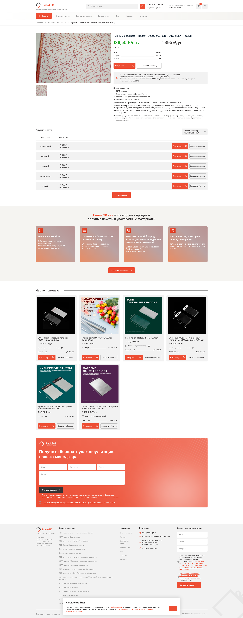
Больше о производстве (121, 270)
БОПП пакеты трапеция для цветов (73, 583)
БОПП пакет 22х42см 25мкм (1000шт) (142, 338)
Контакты (143, 16)
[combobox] (112, 6)
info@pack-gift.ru (153, 8)
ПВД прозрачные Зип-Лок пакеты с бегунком (77, 573)
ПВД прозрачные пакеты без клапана (74, 541)
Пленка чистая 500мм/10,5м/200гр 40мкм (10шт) (97, 339)
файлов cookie (117, 607)
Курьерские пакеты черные (70, 553)
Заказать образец (149, 66)
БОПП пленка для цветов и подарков (74, 591)
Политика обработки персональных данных (135, 609)
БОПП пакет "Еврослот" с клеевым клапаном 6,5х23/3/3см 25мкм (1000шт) (186, 339)
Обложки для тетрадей (68, 595)
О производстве (63, 16)
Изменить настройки (74, 611)
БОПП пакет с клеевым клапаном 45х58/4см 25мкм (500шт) (53, 339)
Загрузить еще (121, 195)
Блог (118, 16)
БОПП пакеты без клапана (69, 537)
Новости (129, 16)
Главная (39, 22)
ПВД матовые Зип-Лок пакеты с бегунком (76, 569)
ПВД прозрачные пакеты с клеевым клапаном (78, 557)
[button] (41, 90)
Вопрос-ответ (104, 16)
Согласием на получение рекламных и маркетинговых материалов (193, 567)
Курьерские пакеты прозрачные (72, 549)
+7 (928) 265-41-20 (154, 5)
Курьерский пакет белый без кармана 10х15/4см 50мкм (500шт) (55, 407)
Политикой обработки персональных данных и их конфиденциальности (73, 502)
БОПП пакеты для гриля (68, 587)
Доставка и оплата (84, 16)
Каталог (51, 22)
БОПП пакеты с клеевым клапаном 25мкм (76, 533)
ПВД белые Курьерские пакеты (71, 545)
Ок (173, 609)
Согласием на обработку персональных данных (77, 497)
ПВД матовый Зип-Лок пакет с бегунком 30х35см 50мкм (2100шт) (100, 407)
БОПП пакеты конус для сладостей (73, 565)
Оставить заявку (49, 490)
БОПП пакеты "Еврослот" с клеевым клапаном (78, 561)
